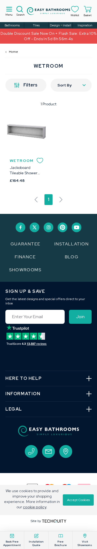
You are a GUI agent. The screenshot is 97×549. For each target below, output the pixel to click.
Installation (71, 244)
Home (11, 52)
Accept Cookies (78, 500)
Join (80, 316)
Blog (71, 257)
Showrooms (25, 270)
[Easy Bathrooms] (48, 11)
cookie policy (34, 507)
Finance (25, 257)
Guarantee (25, 244)
